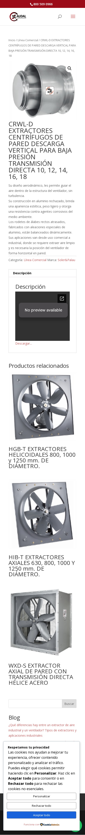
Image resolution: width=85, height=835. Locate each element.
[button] (69, 68)
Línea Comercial (28, 40)
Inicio (11, 40)
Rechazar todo (41, 806)
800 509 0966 (43, 4)
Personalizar (41, 796)
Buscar (69, 704)
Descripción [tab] (22, 273)
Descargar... (23, 343)
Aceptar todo (41, 815)
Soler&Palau (66, 260)
